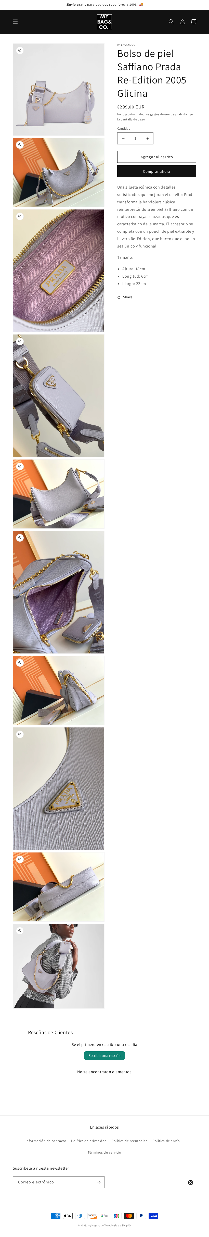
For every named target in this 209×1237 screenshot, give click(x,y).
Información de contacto (46, 1141)
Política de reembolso (129, 1141)
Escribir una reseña (104, 1055)
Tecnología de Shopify (117, 1225)
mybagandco (96, 1225)
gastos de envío (161, 114)
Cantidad (123, 128)
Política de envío (166, 1141)
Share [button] (128, 297)
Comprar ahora (157, 171)
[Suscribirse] (98, 1182)
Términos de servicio (104, 1152)
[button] (15, 21)
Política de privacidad (89, 1141)
